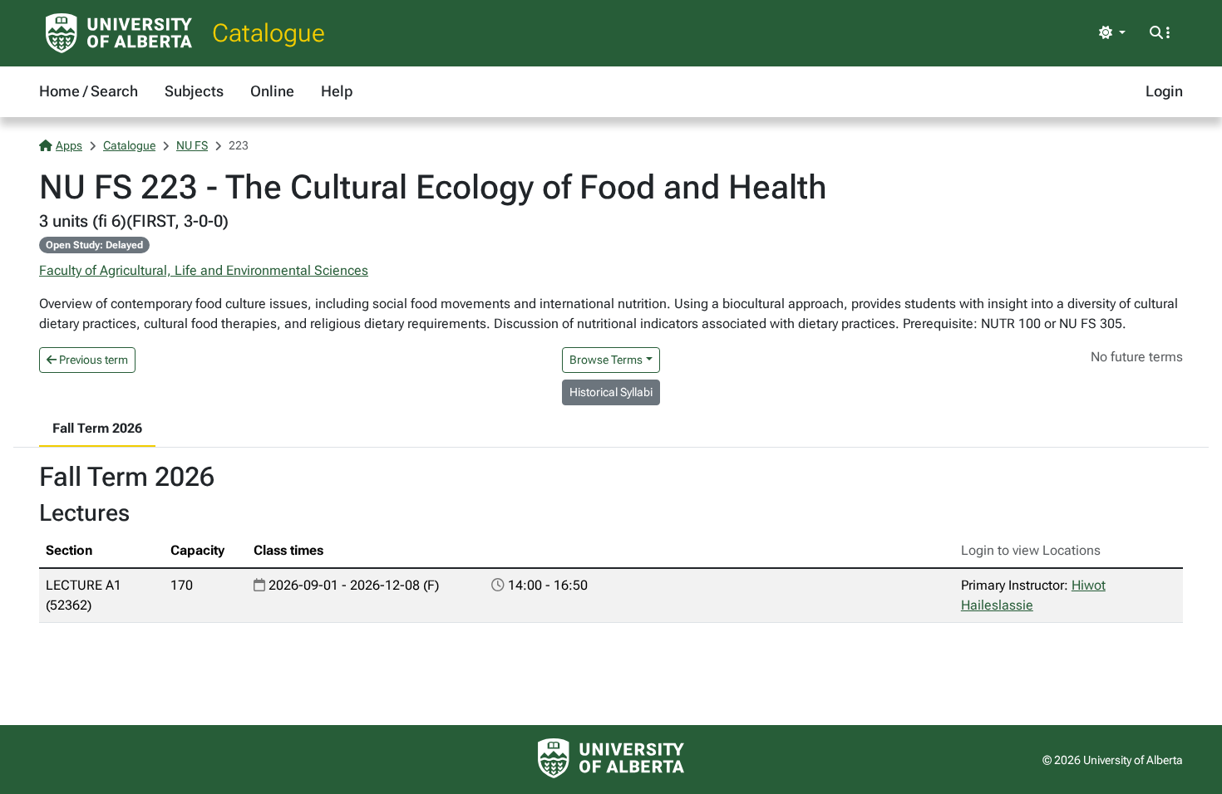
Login (1164, 91)
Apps (69, 145)
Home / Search (88, 91)
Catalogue (268, 32)
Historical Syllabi (611, 392)
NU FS (192, 145)
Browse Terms (606, 359)
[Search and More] (1159, 33)
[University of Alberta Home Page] (119, 33)
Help (336, 91)
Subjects (194, 91)
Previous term (92, 359)
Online (272, 91)
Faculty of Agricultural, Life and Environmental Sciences (203, 270)
